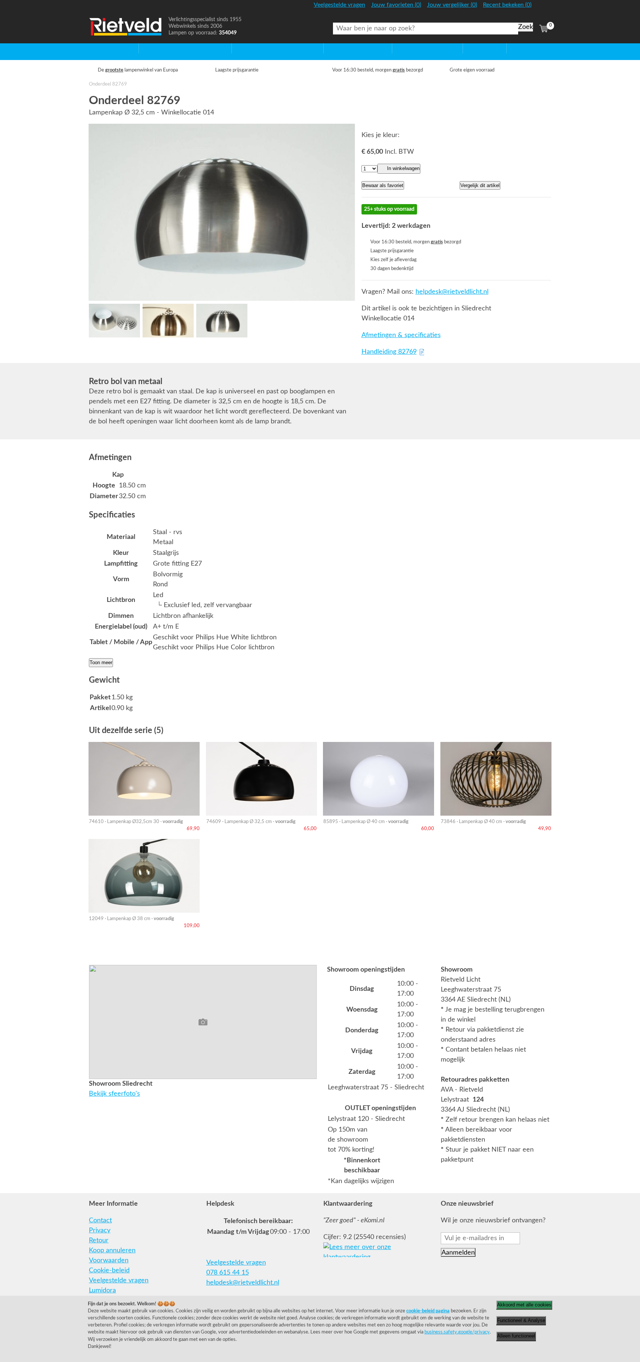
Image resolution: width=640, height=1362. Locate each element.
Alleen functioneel (516, 1336)
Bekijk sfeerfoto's (114, 1093)
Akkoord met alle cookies (524, 1305)
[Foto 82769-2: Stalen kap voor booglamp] (168, 320)
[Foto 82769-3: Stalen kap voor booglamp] (221, 320)
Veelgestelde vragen (119, 1280)
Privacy (99, 1230)
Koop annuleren (112, 1250)
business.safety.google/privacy (457, 1332)
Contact (100, 1220)
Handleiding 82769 (389, 352)
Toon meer (101, 662)
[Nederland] (542, 8)
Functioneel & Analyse (521, 1320)
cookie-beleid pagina (428, 1311)
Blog (513, 48)
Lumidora (102, 1290)
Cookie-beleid (109, 1270)
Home (98, 48)
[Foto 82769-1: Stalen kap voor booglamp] (114, 320)
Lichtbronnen (411, 48)
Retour (99, 1240)
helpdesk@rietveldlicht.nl (452, 292)
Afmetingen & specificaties (401, 335)
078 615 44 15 (227, 1272)
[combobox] (425, 28)
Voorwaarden (109, 1260)
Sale (469, 48)
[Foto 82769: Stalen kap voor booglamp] (222, 212)
